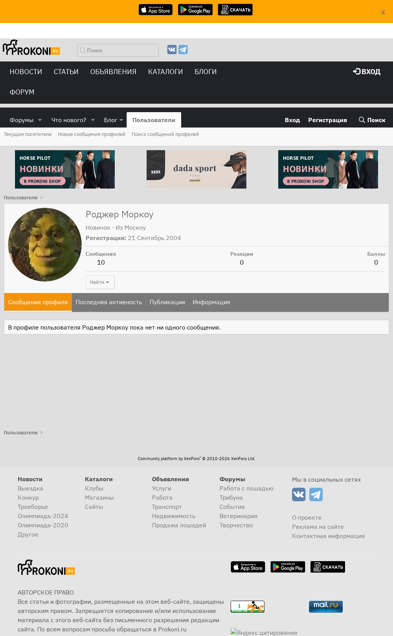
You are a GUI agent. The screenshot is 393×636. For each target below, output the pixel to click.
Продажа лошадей (179, 525)
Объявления (113, 71)
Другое (28, 534)
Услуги (161, 488)
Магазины (99, 497)
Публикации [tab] (167, 302)
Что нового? (68, 120)
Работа (162, 497)
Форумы (22, 120)
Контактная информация (328, 536)
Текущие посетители (28, 134)
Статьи (66, 71)
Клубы (94, 488)
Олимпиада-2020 (43, 525)
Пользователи (153, 120)
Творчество (236, 525)
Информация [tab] (211, 302)
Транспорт (167, 506)
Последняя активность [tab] (109, 302)
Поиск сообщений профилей (165, 134)
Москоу (135, 227)
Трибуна (231, 497)
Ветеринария (239, 516)
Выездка (30, 488)
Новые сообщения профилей (91, 134)
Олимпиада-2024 (43, 516)
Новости (26, 71)
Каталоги (165, 71)
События (232, 506)
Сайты (94, 506)
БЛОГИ (206, 71)
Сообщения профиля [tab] (38, 302)
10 (101, 262)
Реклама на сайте (318, 526)
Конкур (28, 497)
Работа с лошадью (247, 488)
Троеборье (33, 506)
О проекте (307, 517)
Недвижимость (173, 516)
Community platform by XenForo (196, 458)
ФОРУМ (22, 92)
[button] (40, 120)
